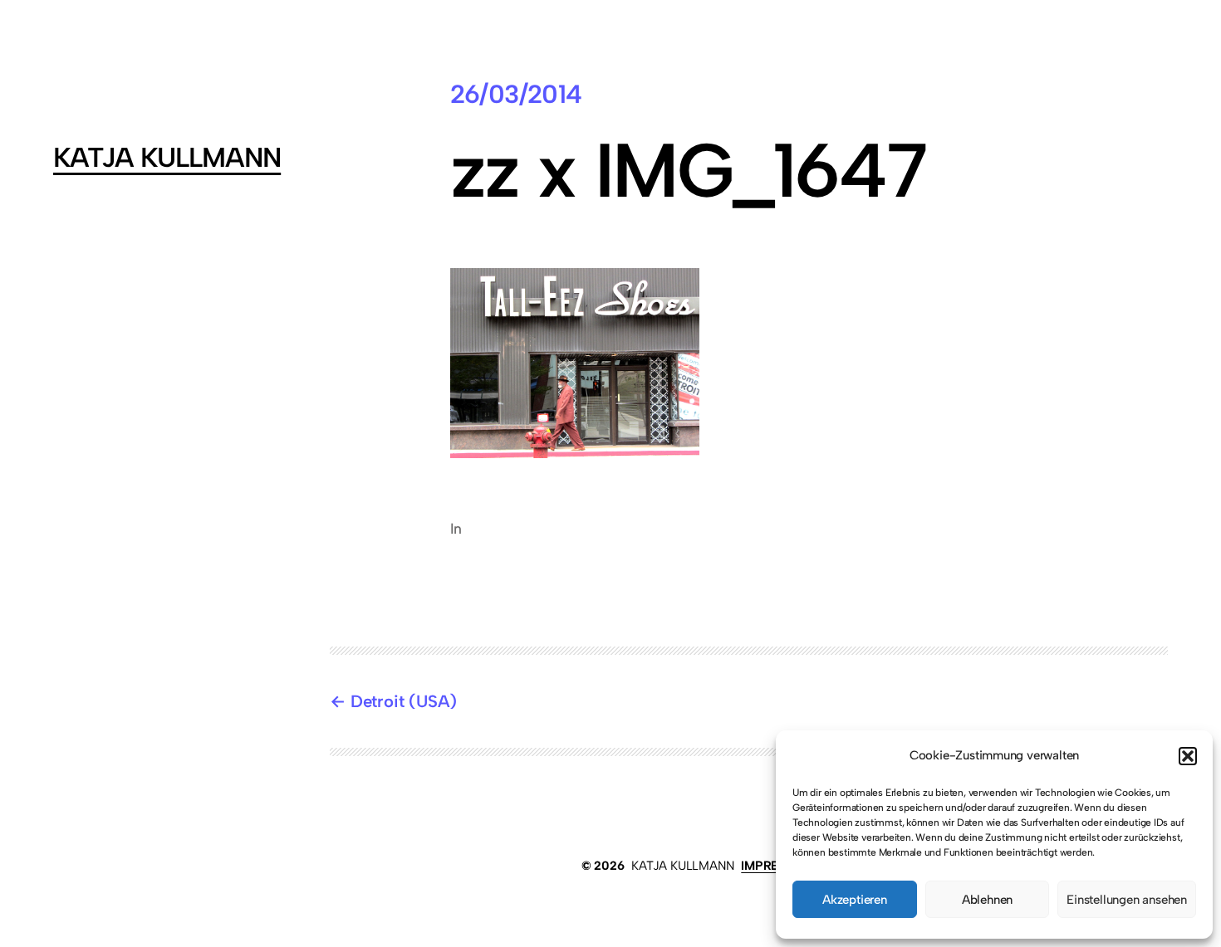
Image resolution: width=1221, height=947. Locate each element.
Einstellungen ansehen (1127, 899)
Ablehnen (987, 899)
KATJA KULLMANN (167, 157)
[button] (1187, 756)
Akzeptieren (854, 899)
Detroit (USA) (404, 701)
